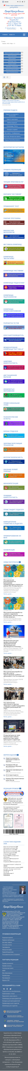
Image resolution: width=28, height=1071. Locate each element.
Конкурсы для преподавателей (11, 1001)
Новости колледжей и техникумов (12, 52)
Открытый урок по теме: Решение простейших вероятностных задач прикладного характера (12, 737)
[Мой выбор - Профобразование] (14, 222)
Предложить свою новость (9, 996)
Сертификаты (6, 947)
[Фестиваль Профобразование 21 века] (14, 542)
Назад (3, 41)
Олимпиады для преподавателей (11, 998)
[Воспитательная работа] (14, 236)
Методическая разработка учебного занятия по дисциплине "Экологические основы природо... (13, 615)
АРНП (3, 970)
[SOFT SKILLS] (14, 353)
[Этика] (14, 409)
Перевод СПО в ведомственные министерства (15, 779)
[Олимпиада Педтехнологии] (14, 301)
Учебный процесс (10, 767)
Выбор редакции (12, 58)
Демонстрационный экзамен (13, 772)
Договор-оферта (7, 942)
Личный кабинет (11, 28)
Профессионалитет (7, 963)
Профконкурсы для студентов (10, 1003)
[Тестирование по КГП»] (14, 528)
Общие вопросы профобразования (15, 776)
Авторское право (7, 949)
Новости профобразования (13, 762)
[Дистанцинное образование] (14, 367)
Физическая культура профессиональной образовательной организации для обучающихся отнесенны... (13, 643)
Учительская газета (7, 968)
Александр (7, 875)
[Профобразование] (14, 174)
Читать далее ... (8, 594)
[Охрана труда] (14, 435)
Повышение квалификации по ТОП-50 (14, 770)
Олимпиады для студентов (9, 1005)
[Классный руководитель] (14, 339)
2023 (8, 43)
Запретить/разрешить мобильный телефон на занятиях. (13, 759)
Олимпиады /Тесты (12, 61)
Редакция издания (7, 937)
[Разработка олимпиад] (14, 248)
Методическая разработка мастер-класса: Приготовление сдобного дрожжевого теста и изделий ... (14, 674)
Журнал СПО (5, 980)
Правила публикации (8, 940)
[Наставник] (14, 198)
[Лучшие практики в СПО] (14, 186)
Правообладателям (7, 952)
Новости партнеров (12, 55)
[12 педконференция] (14, 554)
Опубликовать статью (8, 993)
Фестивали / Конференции (12, 66)
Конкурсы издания (12, 63)
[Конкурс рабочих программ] (14, 210)
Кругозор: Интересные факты (12, 69)
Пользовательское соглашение (11, 954)
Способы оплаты (7, 944)
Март (11, 43)
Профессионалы (7, 965)
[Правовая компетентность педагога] (14, 501)
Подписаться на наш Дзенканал (11, 991)
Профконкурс (6, 975)
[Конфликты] (14, 395)
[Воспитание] (14, 262)
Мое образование (7, 973)
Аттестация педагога (12, 775)
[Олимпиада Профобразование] (14, 315)
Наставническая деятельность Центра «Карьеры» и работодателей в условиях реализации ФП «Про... (14, 706)
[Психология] (14, 423)
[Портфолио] (14, 487)
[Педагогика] (14, 287)
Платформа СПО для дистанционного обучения (13, 765)
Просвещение (6, 978)
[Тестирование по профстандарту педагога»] (14, 514)
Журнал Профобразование (12, 72)
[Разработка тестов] (14, 327)
